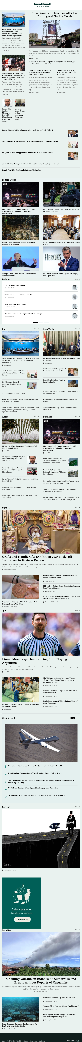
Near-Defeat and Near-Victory (15, 304)
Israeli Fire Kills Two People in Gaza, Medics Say (21, 170)
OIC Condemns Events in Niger (13, 393)
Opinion (6, 279)
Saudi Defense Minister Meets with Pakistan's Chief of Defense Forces (30, 141)
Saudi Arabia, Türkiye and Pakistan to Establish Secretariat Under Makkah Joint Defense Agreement (20, 360)
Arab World (48, 328)
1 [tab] (35, 322)
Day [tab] (73, 718)
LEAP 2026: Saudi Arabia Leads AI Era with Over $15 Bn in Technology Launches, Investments (18, 211)
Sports (5, 610)
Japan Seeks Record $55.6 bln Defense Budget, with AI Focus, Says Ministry (54, 472)
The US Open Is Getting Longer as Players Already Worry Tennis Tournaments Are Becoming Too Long (59, 680)
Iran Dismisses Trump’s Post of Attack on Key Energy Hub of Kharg (35, 773)
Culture (6, 507)
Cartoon (6, 806)
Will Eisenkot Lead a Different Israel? (18, 294)
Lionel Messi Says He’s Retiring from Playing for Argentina (66, 72)
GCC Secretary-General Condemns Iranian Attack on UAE (12, 384)
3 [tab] (46, 322)
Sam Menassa (9, 297)
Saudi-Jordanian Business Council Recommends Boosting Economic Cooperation (54, 460)
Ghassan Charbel (10, 307)
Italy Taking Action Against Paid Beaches (59, 997)
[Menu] (3, 5)
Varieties (6, 929)
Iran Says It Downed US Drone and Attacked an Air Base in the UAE (35, 766)
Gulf (4, 328)
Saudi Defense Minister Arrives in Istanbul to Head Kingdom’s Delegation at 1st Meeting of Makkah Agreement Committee (20, 410)
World (5, 416)
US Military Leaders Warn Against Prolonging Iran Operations (33, 788)
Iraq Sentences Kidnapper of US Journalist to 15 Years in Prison (27, 152)
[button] (35, 871)
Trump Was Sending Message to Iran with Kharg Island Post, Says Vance (7, 115)
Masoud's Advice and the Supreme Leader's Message (23, 313)
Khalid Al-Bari (9, 288)
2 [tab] (41, 322)
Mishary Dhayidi (9, 316)
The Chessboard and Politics (14, 285)
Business (47, 416)
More (76, 279)
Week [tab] (77, 718)
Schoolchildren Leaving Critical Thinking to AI (61, 1006)
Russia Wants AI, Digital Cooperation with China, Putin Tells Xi (27, 130)
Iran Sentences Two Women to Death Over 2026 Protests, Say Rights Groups (40, 72)
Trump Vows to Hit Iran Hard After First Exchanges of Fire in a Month (36, 795)
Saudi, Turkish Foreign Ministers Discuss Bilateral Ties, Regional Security (31, 164)
